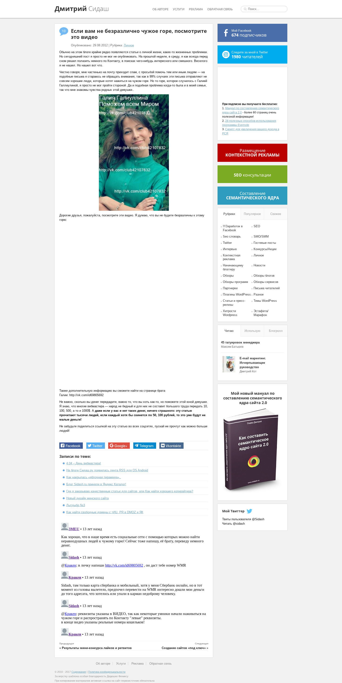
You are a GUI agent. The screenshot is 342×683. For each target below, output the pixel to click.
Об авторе (160, 9)
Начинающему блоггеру (233, 267)
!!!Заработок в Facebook (233, 228)
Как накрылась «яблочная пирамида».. (93, 477)
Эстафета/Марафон (261, 313)
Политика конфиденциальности (106, 671)
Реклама (196, 9)
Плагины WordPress (237, 294)
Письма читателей (267, 288)
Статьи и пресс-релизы (234, 302)
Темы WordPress (265, 300)
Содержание (78, 671)
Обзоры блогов (264, 275)
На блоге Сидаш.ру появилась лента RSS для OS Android (107, 470)
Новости (259, 265)
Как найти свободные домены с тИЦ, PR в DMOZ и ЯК (104, 512)
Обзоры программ (235, 282)
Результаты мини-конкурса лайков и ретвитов (97, 648)
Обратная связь (220, 9)
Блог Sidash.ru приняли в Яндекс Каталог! (96, 484)
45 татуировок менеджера (240, 342)
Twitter (227, 243)
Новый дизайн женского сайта (87, 498)
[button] (71, 445)
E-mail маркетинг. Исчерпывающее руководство (253, 363)
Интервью (230, 249)
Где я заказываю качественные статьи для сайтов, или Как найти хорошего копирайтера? (129, 491)
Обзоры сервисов (266, 282)
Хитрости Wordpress (230, 313)
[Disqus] (133, 579)
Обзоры (228, 275)
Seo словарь (232, 236)
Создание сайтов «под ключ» (184, 648)
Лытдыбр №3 (75, 505)
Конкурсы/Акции (265, 249)
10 (64, 31)
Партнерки (230, 288)
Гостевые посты (265, 243)
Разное (259, 294)
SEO (257, 226)
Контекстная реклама (231, 257)
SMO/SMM (261, 236)
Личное (129, 45)
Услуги (178, 9)
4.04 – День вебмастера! (83, 463)
